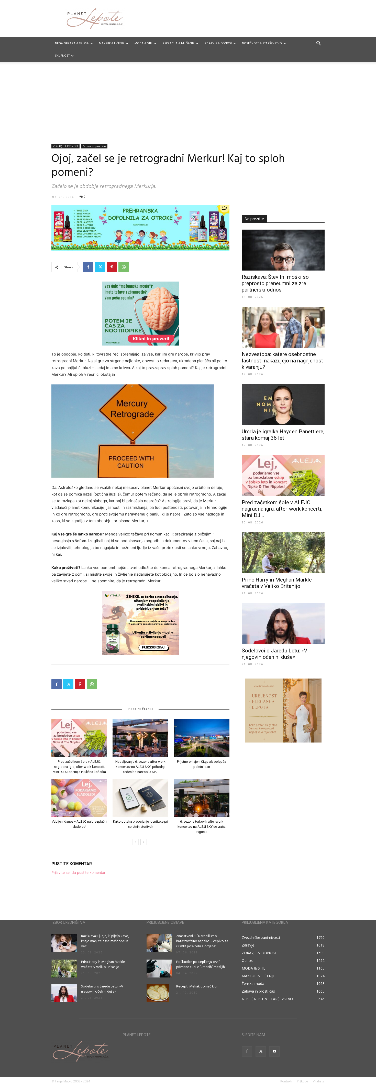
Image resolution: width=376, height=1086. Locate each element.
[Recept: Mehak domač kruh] (158, 993)
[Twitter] (100, 267)
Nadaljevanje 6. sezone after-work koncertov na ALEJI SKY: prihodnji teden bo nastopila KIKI (140, 767)
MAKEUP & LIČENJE (111, 43)
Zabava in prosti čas (94, 146)
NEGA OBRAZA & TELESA (72, 43)
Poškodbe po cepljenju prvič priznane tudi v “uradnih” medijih (200, 964)
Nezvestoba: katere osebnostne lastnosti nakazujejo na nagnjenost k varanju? (282, 360)
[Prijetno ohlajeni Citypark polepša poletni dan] (201, 738)
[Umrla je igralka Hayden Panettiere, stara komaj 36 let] (283, 404)
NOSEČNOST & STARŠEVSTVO (262, 43)
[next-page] (143, 842)
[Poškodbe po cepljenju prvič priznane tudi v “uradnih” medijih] (159, 968)
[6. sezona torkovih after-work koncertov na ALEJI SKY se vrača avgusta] (201, 798)
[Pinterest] (112, 267)
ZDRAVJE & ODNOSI (218, 43)
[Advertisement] (188, 106)
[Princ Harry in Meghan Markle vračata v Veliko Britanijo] (283, 552)
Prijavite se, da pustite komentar (78, 872)
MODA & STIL (143, 43)
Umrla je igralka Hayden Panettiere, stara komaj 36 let (283, 434)
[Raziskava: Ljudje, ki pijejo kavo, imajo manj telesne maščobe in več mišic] (64, 943)
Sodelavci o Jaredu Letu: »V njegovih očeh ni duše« (274, 654)
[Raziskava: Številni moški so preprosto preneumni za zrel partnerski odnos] (283, 250)
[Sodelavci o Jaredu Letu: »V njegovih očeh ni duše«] (283, 623)
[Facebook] (88, 267)
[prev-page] (135, 842)
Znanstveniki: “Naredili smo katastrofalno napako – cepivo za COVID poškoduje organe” (202, 941)
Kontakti (286, 1081)
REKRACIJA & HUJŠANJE (178, 43)
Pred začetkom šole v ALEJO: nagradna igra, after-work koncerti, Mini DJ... (282, 508)
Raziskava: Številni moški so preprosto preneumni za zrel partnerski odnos (275, 283)
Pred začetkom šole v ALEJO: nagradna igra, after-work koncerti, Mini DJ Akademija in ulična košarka (79, 767)
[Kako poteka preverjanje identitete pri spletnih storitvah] (140, 798)
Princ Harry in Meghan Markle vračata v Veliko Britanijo (277, 583)
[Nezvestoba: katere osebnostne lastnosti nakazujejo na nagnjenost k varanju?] (283, 327)
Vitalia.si (319, 1081)
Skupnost (62, 55)
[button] (318, 43)
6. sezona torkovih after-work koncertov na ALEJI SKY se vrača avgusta (202, 827)
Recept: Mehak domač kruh (197, 987)
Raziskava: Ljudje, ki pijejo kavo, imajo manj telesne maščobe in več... (105, 941)
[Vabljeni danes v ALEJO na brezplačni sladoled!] (79, 798)
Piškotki (302, 1081)
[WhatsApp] (123, 267)
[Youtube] (274, 1051)
